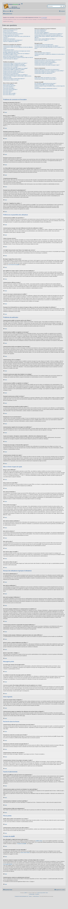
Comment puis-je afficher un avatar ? (10, 54)
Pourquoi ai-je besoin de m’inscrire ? (10, 29)
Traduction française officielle (41, 892)
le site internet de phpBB (13, 264)
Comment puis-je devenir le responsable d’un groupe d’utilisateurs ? (48, 35)
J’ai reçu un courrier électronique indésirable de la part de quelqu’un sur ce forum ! (49, 48)
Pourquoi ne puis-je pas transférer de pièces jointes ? (14, 72)
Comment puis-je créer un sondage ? (10, 67)
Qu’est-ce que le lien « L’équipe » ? (42, 40)
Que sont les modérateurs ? (40, 31)
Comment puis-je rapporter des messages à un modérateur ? (15, 74)
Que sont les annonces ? (8, 90)
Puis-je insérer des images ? (9, 88)
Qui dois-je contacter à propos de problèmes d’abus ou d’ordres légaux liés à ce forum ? (50, 86)
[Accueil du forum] (12, 6)
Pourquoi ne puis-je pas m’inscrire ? (10, 32)
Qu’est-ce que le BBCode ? (8, 84)
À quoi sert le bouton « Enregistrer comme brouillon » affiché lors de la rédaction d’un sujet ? (17, 77)
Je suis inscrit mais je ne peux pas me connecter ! (13, 33)
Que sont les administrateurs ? (41, 29)
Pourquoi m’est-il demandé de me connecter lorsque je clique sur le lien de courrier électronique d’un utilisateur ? (18, 58)
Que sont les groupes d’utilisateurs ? (42, 32)
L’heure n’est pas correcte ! (8, 49)
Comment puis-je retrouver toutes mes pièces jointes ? (46, 79)
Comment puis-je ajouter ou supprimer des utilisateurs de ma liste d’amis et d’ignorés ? (50, 55)
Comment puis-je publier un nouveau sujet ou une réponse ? (15, 63)
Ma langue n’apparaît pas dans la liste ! (11, 52)
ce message (44, 17)
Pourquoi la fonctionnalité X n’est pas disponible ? (44, 84)
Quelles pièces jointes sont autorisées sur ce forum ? (45, 77)
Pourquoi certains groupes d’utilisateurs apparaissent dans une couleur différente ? (49, 37)
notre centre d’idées (25, 852)
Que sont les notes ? (7, 92)
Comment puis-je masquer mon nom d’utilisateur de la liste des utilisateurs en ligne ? (18, 48)
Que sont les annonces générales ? (10, 89)
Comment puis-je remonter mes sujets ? (11, 79)
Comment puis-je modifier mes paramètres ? (12, 45)
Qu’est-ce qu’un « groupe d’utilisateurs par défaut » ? (45, 38)
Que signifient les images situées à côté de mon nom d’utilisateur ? (16, 53)
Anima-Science (36, 896)
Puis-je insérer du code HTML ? (9, 85)
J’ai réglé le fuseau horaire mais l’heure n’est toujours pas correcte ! (16, 51)
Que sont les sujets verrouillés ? (9, 93)
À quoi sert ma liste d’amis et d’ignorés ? (43, 52)
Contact (30, 896)
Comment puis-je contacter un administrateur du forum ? (46, 88)
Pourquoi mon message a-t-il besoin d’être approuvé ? (14, 78)
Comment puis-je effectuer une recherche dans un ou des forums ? (48, 59)
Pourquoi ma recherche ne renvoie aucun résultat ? (45, 61)
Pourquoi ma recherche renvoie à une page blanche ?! (45, 62)
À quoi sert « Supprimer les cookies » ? (11, 41)
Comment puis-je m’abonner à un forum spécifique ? (45, 71)
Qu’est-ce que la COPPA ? (8, 31)
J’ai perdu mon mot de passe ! (9, 38)
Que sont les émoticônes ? (8, 86)
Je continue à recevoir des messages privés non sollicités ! (46, 45)
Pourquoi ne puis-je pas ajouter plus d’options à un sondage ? (15, 68)
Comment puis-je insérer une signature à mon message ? (14, 65)
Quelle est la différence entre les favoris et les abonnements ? (47, 69)
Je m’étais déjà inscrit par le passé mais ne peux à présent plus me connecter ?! (16, 37)
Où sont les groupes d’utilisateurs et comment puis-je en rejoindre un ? (49, 33)
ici (12, 21)
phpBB (25, 892)
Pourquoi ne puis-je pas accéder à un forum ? (12, 70)
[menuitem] (11, 11)
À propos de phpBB (21, 843)
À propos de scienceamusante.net (21, 896)
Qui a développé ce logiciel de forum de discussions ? (45, 83)
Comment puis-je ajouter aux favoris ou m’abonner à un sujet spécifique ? (49, 70)
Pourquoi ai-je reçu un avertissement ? (11, 73)
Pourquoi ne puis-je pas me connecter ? (11, 35)
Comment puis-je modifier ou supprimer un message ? (14, 64)
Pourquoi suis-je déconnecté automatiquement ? (12, 40)
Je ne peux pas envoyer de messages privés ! (44, 44)
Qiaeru (47, 892)
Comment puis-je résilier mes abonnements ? (44, 73)
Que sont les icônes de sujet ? (9, 94)
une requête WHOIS (7, 864)
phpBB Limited (39, 840)
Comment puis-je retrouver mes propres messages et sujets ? (47, 64)
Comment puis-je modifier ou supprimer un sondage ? (14, 69)
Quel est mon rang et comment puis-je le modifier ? (13, 56)
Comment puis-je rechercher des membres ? (44, 63)
